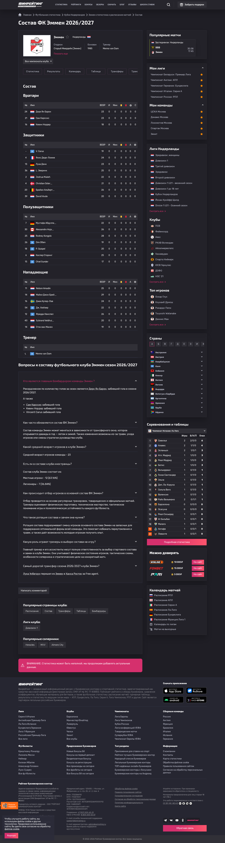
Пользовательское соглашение (129, 796)
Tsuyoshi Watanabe (165, 313)
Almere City (57, 644)
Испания (167, 735)
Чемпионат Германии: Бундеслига (169, 85)
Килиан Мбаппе (26, 762)
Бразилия (168, 728)
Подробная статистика (177, 542)
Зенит (154, 134)
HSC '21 (159, 276)
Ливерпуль (72, 724)
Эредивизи (159, 172)
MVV (43, 644)
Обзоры (100, 5)
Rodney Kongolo (44, 236)
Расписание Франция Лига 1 (168, 619)
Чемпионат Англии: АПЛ (164, 80)
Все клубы (72, 739)
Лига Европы (121, 716)
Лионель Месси (26, 755)
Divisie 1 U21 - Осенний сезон (169, 205)
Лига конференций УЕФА (128, 728)
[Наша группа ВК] (171, 820)
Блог (122, 5)
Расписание (32, 611)
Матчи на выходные (165, 629)
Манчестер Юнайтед (77, 720)
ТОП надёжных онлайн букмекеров (133, 766)
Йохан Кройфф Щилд (165, 200)
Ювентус (71, 728)
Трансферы (117, 71)
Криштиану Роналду (29, 751)
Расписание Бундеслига (166, 614)
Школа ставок (147, 5)
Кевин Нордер (43, 124)
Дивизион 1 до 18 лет (165, 188)
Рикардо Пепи (163, 308)
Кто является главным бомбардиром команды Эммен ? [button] (59, 381)
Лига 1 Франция (26, 731)
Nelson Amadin (43, 288)
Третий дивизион (163, 166)
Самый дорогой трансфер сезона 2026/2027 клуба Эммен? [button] (61, 566)
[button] (177, 352)
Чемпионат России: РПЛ (164, 97)
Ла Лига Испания (27, 724)
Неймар (22, 758)
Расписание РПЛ (162, 595)
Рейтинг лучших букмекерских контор (135, 755)
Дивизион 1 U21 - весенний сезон (172, 183)
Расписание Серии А (164, 605)
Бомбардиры (99, 611)
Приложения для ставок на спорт (132, 751)
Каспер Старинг (44, 255)
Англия (167, 720)
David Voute (42, 196)
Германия (168, 739)
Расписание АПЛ (162, 600)
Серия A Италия (26, 716)
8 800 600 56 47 (88, 815)
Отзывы (132, 5)
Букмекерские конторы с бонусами (133, 770)
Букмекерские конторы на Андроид (133, 773)
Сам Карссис (42, 118)
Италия (167, 731)
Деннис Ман (162, 319)
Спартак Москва (160, 128)
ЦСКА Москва (158, 111)
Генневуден (161, 254)
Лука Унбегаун (31, 573)
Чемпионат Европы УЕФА (128, 739)
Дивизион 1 (32, 628)
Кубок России (122, 724)
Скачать (112, 5)
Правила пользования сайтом (178, 766)
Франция (168, 724)
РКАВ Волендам (164, 242)
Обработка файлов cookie (176, 762)
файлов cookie (12, 829)
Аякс (158, 237)
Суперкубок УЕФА (124, 735)
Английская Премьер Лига (32, 720)
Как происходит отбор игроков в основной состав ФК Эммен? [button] (63, 493)
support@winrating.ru (76, 821)
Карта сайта (120, 806)
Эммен (59, 573)
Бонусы (88, 5)
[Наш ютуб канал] (177, 820)
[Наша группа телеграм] (165, 820)
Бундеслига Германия (29, 728)
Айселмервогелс (164, 248)
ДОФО (158, 270)
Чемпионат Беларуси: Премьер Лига (171, 74)
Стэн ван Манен (44, 327)
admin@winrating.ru (97, 824)
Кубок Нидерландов (164, 194)
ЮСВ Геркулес (163, 265)
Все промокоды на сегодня (80, 766)
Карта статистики (172, 758)
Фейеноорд (161, 231)
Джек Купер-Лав (44, 301)
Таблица (96, 71)
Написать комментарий (34, 590)
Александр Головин (28, 766)
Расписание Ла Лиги (164, 610)
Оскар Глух (161, 296)
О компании (169, 751)
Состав (48, 611)
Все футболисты (26, 773)
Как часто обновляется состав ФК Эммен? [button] (50, 422)
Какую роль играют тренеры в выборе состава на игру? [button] (59, 541)
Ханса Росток (74, 573)
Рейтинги (76, 5)
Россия (167, 716)
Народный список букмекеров (130, 758)
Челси (70, 731)
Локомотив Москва (161, 122)
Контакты (168, 755)
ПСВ (157, 226)
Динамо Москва (159, 117)
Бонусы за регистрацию (79, 762)
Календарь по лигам (165, 624)
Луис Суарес (25, 770)
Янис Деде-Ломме (45, 157)
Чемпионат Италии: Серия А (166, 91)
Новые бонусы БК (76, 751)
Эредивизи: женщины (165, 155)
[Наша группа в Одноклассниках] (182, 820)
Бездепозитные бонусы (79, 758)
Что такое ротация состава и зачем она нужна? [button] (54, 517)
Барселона (72, 716)
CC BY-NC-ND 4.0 (170, 803)
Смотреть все (156, 211)
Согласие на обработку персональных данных (183, 771)
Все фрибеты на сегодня (79, 770)
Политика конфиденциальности (129, 803)
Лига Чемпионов (123, 720)
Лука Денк (41, 164)
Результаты (53, 71)
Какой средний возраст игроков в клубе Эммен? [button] (54, 446)
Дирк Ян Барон (43, 111)
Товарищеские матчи (126, 731)
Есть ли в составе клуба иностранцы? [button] (47, 463)
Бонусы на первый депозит (81, 755)
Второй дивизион (163, 177)
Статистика (61, 5)
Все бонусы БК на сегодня (80, 773)
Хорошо (11, 835)
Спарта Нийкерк (164, 259)
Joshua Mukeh (43, 177)
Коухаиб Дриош (164, 302)
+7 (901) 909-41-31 (86, 812)
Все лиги (23, 739)
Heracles (30, 644)
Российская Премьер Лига (32, 735)
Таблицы (81, 611)
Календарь (75, 71)
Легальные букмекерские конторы (132, 762)
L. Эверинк (41, 170)
